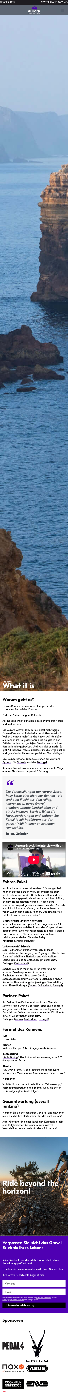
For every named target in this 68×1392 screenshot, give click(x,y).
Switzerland (21, 963)
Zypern (6, 762)
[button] (63, 10)
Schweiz (21, 762)
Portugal (42, 762)
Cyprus (19, 941)
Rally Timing (10, 1057)
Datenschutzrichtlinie (43, 1298)
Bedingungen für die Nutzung (13, 1300)
